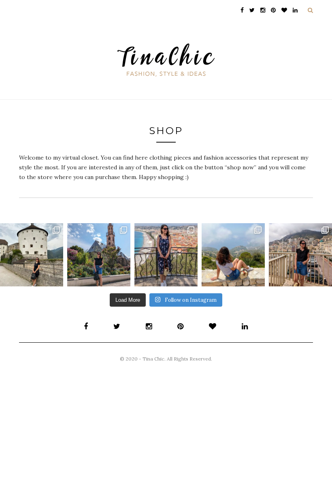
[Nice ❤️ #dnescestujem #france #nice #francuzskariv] (166, 254)
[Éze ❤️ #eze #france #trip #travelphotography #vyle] (233, 254)
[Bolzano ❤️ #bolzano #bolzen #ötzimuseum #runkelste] (98, 254)
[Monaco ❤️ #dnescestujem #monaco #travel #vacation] (300, 254)
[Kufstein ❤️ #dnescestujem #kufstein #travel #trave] (31, 254)
